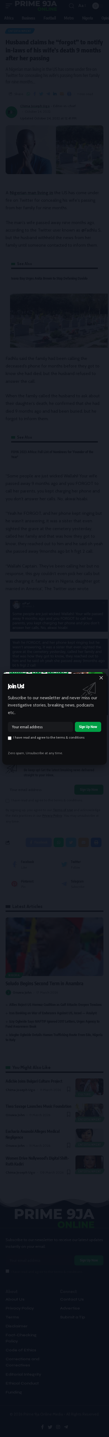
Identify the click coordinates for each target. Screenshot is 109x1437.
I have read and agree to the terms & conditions (48, 737)
